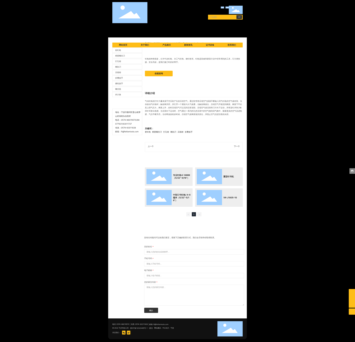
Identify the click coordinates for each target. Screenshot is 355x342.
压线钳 (118, 72)
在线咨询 (159, 73)
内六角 (118, 94)
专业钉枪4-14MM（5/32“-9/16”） (181, 176)
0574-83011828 (128, 127)
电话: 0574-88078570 (120, 324)
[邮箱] (352, 292)
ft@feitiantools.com (130, 131)
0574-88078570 (128, 120)
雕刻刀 (118, 67)
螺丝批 (118, 89)
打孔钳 (118, 61)
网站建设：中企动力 (161, 328)
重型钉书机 (228, 176)
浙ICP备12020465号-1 (139, 328)
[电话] (352, 298)
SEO (151, 328)
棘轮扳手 (119, 83)
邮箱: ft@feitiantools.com (158, 324)
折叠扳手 (119, 78)
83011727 (127, 124)
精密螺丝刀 (120, 56)
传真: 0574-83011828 (139, 324)
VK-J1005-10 (230, 197)
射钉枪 (118, 50)
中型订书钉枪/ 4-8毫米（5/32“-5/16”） (182, 197)
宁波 (172, 328)
